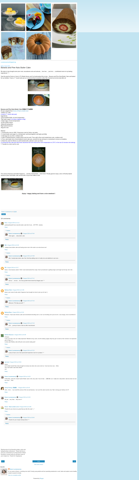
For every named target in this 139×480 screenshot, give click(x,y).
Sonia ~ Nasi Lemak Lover (12, 406)
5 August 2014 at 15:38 (25, 406)
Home (38, 461)
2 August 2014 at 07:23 (28, 350)
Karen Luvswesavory (14, 233)
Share (3, 214)
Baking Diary (8, 312)
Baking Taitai (8, 290)
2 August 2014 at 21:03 (24, 397)
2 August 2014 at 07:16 (28, 300)
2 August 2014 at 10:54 (15, 362)
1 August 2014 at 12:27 (13, 267)
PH (5, 267)
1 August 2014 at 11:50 (13, 245)
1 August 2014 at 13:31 (18, 312)
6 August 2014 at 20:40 (28, 417)
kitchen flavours (9, 334)
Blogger (42, 478)
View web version (38, 464)
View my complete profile (14, 475)
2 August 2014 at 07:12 (28, 278)
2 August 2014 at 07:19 (28, 323)
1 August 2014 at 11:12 (13, 222)
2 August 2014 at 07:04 (28, 233)
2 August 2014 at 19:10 (24, 387)
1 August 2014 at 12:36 (18, 290)
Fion (6, 222)
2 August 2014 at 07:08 (28, 256)
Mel (6, 245)
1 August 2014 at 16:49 (20, 334)
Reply (6, 227)
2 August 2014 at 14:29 (24, 376)
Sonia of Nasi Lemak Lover (20, 111)
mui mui (7, 362)
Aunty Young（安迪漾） (11, 387)
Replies (8, 230)
